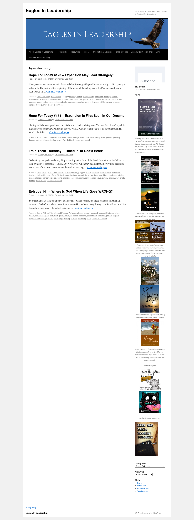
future (87, 137)
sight (61, 218)
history (97, 137)
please (31, 177)
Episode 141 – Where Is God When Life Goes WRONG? (71, 191)
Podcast (86, 51)
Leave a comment (55, 104)
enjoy (49, 175)
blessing (90, 96)
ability (88, 172)
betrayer (102, 213)
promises (71, 102)
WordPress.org (142, 491)
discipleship (41, 175)
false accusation (56, 99)
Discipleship (42, 172)
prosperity (89, 102)
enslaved (39, 215)
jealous (109, 137)
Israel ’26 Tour (121, 51)
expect (46, 215)
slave (99, 177)
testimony (82, 218)
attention (95, 172)
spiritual (74, 218)
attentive (103, 172)
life (71, 215)
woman (32, 180)
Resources (75, 51)
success (116, 102)
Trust (45, 104)
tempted (32, 104)
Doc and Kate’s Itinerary (39, 57)
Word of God (68, 140)
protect (109, 215)
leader (39, 102)
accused (94, 213)
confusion (99, 96)
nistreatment (48, 102)
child (109, 172)
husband (73, 175)
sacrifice (66, 177)
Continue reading (56, 91)
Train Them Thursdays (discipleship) (63, 172)
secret (81, 177)
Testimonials (61, 51)
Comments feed (143, 488)
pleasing (38, 177)
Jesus (66, 215)
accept (87, 213)
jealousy (116, 137)
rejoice (53, 177)
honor (67, 175)
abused (80, 213)
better (79, 96)
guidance (87, 99)
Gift (58, 175)
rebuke (46, 140)
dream (114, 96)
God (80, 99)
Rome (59, 177)
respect (116, 215)
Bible (57, 137)
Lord (91, 175)
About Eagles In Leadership (41, 51)
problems (101, 215)
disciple (32, 175)
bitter (85, 96)
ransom (46, 177)
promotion (80, 102)
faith (54, 175)
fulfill (82, 137)
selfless (88, 177)
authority (72, 96)
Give (158, 51)
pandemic (63, 102)
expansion (44, 99)
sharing (53, 140)
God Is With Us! (43, 213)
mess (75, 215)
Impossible (96, 99)
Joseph (32, 140)
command (116, 172)
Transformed (56, 96)
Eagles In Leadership (48, 10)
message (82, 215)
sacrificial (74, 177)
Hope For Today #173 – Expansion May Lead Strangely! (71, 75)
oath (56, 102)
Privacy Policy (31, 507)
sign (94, 177)
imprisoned (106, 99)
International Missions (102, 51)
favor (76, 99)
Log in (139, 483)
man (100, 175)
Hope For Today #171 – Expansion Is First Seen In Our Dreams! (77, 115)
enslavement (34, 99)
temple (111, 177)
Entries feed (141, 485)
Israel (103, 137)
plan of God (92, 215)
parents (39, 140)
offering (121, 175)
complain (116, 213)
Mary (105, 175)
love (96, 175)
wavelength (120, 177)
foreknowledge (73, 137)
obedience (112, 175)
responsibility (99, 102)
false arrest (68, 99)
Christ (108, 213)
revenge (43, 218)
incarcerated (117, 99)
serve (56, 218)
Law (87, 175)
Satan (50, 218)
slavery (109, 102)
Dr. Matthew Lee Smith (64, 78)
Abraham (72, 213)
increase (32, 102)
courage (107, 96)
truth (89, 218)
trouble (39, 104)
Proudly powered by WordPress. (149, 513)
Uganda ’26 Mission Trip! (142, 51)
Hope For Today (43, 96)
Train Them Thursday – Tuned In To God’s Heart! (66, 150)
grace (61, 215)
